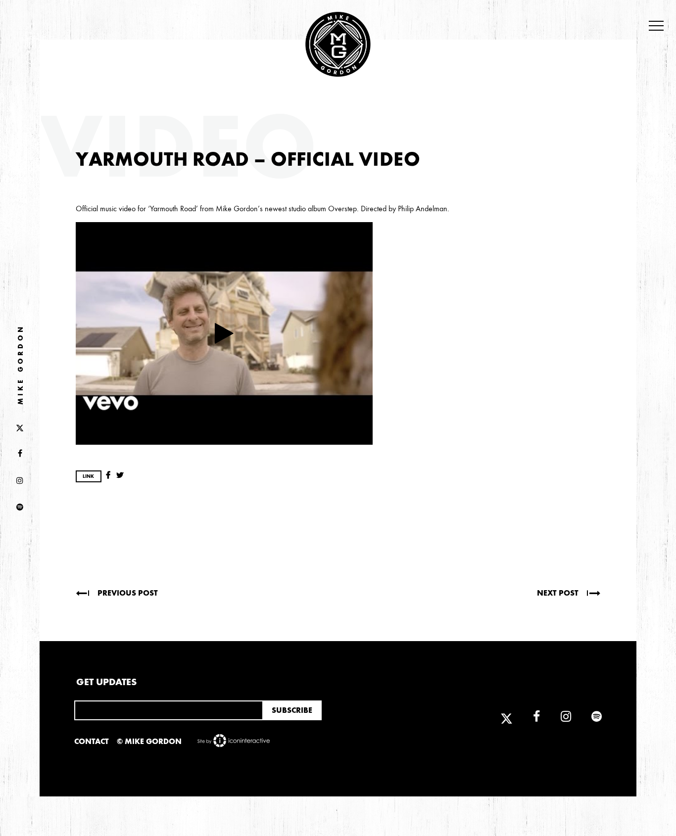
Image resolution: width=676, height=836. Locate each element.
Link (88, 476)
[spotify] (20, 507)
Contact (91, 741)
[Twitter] (20, 427)
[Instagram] (20, 480)
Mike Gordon (20, 365)
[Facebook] (20, 454)
